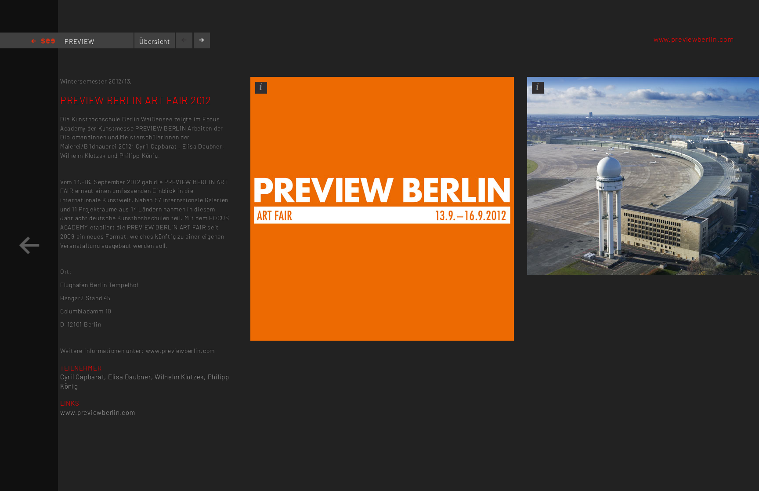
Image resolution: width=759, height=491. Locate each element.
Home (43, 41)
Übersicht (154, 41)
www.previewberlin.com (694, 39)
